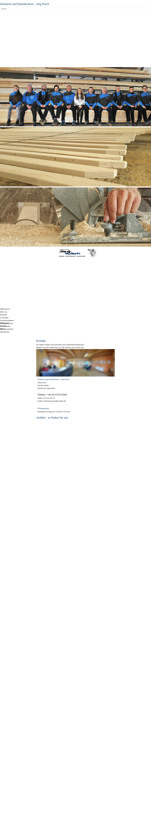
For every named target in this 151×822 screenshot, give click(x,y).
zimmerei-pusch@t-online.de (54, 401)
